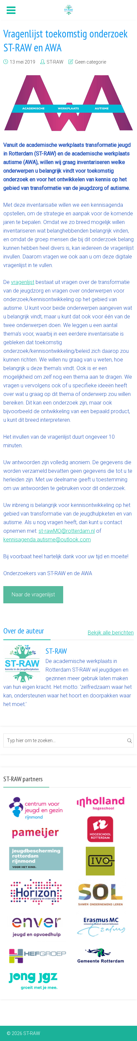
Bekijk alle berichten (111, 633)
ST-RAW (55, 62)
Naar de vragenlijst (33, 594)
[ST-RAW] (68, 9)
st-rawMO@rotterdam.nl (67, 531)
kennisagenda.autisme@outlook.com (47, 539)
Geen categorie (90, 62)
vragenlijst (22, 282)
